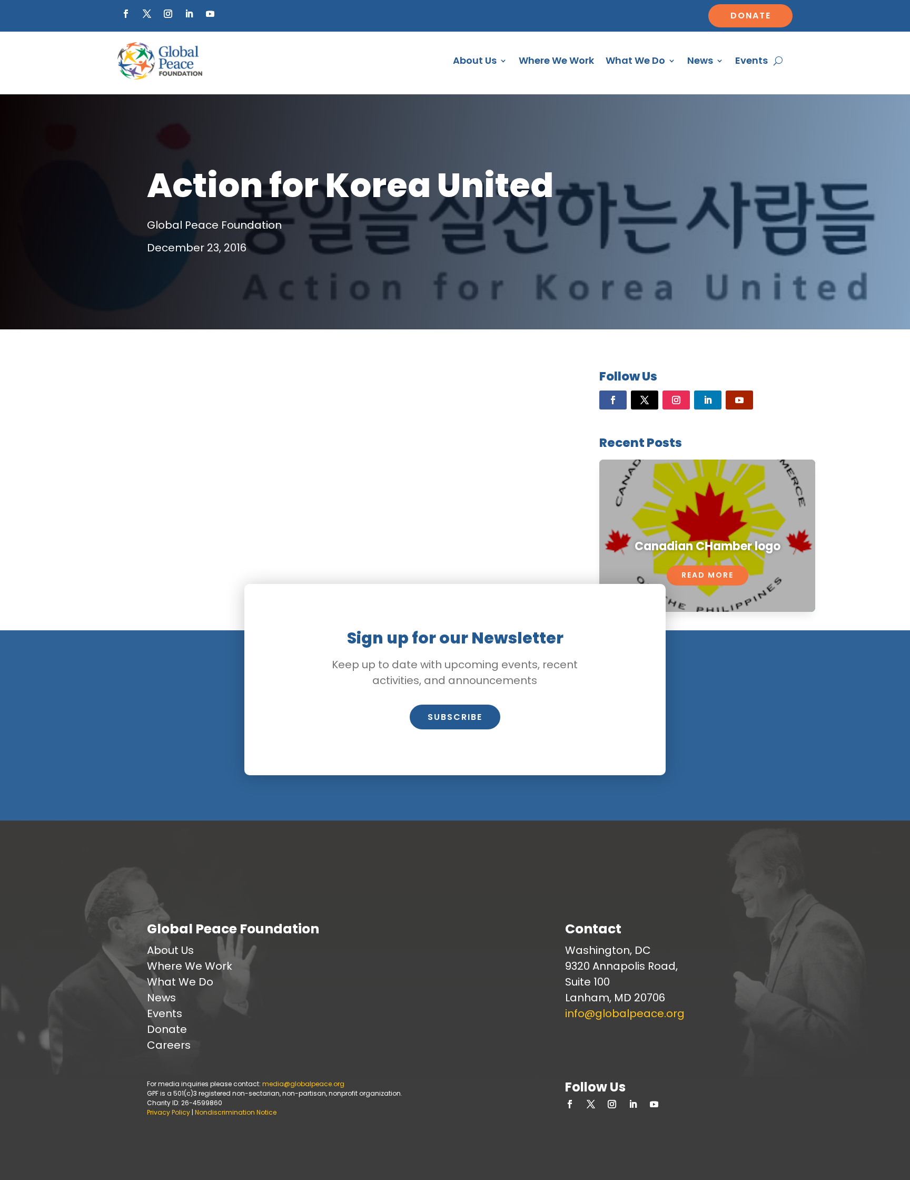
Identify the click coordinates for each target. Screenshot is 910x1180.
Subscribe (455, 717)
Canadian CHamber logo (707, 546)
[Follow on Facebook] (125, 13)
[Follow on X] (147, 13)
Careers (169, 1045)
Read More (707, 575)
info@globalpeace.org (625, 1013)
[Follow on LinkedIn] (189, 13)
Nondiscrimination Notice (235, 1112)
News (700, 60)
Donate (750, 15)
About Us (475, 60)
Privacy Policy (168, 1112)
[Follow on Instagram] (168, 13)
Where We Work (556, 60)
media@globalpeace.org (303, 1083)
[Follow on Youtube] (210, 13)
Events (751, 60)
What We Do (635, 60)
